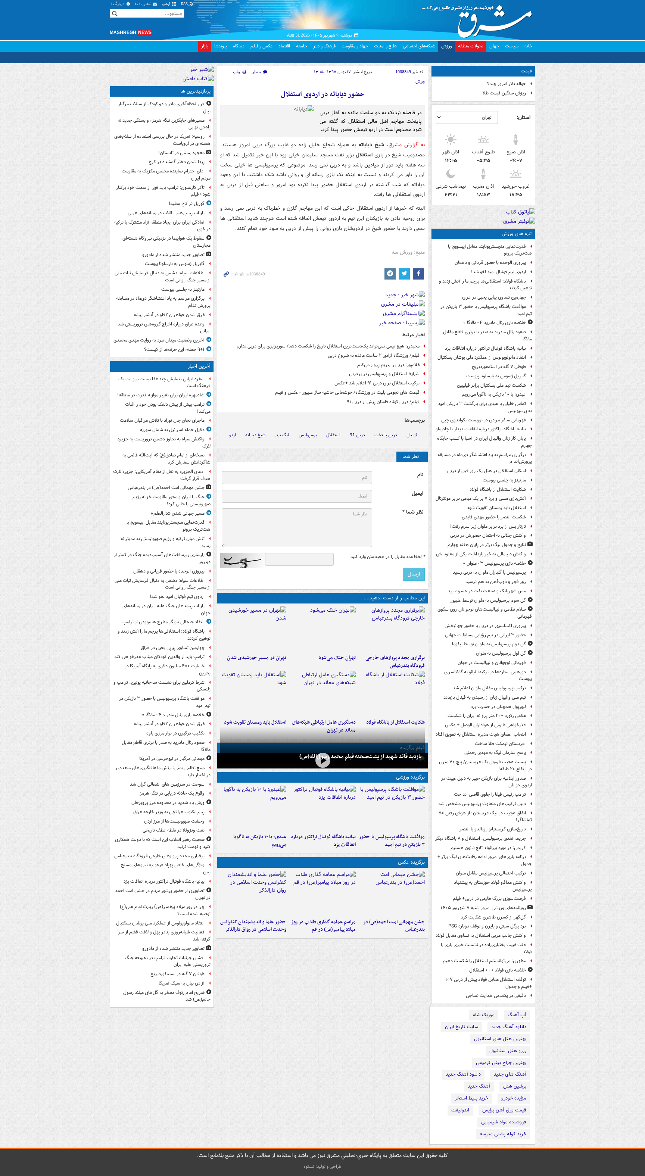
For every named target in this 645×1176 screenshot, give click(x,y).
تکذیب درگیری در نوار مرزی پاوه (175, 733)
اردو (232, 435)
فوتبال (411, 435)
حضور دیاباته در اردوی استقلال (322, 94)
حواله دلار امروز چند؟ (506, 83)
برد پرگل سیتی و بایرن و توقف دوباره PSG (487, 926)
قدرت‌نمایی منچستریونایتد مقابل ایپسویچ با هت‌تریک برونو (490, 250)
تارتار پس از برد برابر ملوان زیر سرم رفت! (488, 526)
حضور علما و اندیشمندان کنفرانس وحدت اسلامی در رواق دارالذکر (253, 926)
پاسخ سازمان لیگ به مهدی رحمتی (495, 752)
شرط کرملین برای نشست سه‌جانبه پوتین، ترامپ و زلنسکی (162, 686)
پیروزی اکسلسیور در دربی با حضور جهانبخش (485, 625)
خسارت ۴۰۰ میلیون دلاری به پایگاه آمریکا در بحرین (168, 669)
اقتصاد (284, 46)
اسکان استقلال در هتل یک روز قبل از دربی (486, 470)
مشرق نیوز (479, 18)
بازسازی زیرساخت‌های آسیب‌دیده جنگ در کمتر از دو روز (162, 558)
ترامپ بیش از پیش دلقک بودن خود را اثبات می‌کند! (168, 408)
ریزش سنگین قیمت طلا (504, 93)
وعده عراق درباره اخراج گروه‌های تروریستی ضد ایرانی (164, 328)
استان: (523, 117)
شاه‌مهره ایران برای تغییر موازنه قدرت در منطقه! (161, 395)
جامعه (301, 46)
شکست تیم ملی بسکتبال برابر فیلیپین (491, 385)
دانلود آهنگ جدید (508, 1027)
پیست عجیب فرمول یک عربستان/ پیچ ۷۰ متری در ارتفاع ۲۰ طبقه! (485, 765)
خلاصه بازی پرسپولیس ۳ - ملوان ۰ (494, 563)
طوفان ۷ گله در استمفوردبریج (499, 366)
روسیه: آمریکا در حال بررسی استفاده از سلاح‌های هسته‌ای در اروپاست (162, 140)
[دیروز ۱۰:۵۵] (253, 693)
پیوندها (220, 46)
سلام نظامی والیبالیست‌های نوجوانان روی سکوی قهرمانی (484, 613)
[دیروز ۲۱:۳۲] (392, 808)
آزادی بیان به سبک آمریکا (182, 983)
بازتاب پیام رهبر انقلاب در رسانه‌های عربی (166, 212)
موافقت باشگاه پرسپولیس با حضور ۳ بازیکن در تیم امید (486, 310)
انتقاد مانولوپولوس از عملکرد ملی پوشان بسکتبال (481, 357)
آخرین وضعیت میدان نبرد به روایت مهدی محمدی (159, 340)
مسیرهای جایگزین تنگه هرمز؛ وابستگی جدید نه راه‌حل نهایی (164, 124)
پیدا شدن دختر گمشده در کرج (177, 161)
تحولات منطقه (470, 46)
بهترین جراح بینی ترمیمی (501, 1063)
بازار (204, 46)
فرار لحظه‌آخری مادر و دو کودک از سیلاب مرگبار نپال (164, 107)
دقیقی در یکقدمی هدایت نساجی (496, 995)
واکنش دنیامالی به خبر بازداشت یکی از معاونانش (481, 554)
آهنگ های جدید (510, 1074)
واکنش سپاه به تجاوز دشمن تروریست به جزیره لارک (164, 443)
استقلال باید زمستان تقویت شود (496, 507)
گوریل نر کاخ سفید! (187, 203)
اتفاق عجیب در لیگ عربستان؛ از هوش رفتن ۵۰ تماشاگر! (485, 817)
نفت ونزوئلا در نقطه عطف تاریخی (174, 830)
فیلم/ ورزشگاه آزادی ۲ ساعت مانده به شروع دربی (374, 355)
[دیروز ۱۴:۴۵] (322, 628)
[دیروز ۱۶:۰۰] (322, 893)
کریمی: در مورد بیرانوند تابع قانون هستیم (488, 847)
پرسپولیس (308, 435)
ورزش (446, 46)
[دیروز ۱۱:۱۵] (322, 693)
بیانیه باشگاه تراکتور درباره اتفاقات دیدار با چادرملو (481, 429)
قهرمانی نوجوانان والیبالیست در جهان (492, 662)
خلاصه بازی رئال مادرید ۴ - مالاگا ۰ (494, 322)
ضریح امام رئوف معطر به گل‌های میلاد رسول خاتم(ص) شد (167, 996)
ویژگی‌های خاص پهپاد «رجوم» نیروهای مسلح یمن (166, 868)
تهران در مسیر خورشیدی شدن (256, 657)
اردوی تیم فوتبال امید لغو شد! (498, 271)
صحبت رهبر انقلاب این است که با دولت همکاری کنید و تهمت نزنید (163, 843)
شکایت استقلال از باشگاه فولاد (498, 489)
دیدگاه (238, 46)
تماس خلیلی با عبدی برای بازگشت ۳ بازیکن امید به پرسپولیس (485, 407)
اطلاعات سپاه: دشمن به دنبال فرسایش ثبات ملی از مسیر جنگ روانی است (163, 276)
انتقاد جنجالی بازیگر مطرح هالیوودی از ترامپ (163, 622)
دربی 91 (357, 435)
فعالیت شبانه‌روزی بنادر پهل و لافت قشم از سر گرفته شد (164, 936)
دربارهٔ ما (118, 4)
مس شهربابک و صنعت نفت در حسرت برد (487, 591)
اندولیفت (460, 1110)
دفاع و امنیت (385, 46)
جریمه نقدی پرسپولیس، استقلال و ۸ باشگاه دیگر (480, 838)
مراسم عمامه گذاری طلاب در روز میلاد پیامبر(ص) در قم (323, 926)
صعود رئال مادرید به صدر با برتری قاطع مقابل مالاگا (487, 335)
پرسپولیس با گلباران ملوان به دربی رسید (489, 572)
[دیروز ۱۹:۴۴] (322, 808)
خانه (528, 46)
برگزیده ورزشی (410, 777)
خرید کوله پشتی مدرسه (503, 1134)
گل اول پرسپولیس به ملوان (501, 653)
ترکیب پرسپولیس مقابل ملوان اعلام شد (489, 688)
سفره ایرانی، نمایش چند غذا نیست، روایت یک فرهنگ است (164, 382)
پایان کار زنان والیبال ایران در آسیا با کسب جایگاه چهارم (484, 442)
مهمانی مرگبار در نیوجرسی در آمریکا (172, 758)
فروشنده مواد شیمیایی (503, 1122)
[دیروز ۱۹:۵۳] (392, 628)
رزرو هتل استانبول (507, 1051)
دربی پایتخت (385, 435)
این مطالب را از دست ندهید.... (394, 598)
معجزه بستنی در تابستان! (181, 152)
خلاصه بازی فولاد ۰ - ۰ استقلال (497, 970)
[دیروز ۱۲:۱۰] (392, 693)
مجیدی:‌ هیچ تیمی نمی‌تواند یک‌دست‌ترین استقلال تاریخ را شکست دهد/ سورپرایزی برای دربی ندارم (328, 346)
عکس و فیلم (261, 46)
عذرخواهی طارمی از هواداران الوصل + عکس (485, 725)
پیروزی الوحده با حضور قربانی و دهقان (490, 262)
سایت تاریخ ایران (461, 1027)
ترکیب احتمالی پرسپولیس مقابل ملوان (491, 873)
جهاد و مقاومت (355, 46)
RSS (185, 4)
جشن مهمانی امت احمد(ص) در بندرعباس (394, 926)
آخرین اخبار (199, 366)
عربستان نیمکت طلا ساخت (500, 743)
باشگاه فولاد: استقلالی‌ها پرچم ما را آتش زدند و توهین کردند (485, 285)
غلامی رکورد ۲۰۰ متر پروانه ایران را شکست (487, 715)
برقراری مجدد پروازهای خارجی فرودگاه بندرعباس (395, 661)
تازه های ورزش (517, 234)
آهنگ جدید (479, 1086)
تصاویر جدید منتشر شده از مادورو (173, 254)
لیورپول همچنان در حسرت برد (498, 706)
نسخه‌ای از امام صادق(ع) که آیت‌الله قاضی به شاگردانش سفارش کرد (166, 459)
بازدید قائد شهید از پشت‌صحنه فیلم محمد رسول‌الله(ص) (360, 756)
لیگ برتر (282, 435)
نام (420, 475)
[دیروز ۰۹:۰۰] (322, 760)
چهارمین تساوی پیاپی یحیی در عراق (494, 297)
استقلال (333, 435)
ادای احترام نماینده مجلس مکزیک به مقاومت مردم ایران (166, 175)
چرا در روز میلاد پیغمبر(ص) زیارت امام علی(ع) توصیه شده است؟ (165, 910)
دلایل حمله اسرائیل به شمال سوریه (172, 429)
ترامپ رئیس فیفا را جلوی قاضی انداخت (490, 794)
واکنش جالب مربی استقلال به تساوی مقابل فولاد (481, 935)
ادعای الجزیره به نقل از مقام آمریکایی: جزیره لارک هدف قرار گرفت (162, 475)
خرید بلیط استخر (471, 1098)
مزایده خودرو (513, 1098)
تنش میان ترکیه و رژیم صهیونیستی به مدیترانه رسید (166, 542)
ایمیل (417, 493)
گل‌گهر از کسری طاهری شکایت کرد (493, 917)
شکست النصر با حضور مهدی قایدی (494, 517)
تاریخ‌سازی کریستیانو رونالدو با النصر (492, 829)
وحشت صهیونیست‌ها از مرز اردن (174, 821)
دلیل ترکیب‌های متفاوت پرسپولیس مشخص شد (482, 803)
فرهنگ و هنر (324, 46)
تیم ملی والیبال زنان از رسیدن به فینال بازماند (484, 697)
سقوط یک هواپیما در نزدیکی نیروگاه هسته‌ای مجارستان (166, 242)
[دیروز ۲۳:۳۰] (392, 893)
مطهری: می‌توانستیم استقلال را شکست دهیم (484, 960)
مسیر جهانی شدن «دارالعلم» (178, 513)
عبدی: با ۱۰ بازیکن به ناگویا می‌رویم (494, 394)
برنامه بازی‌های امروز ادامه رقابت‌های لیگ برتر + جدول (484, 860)
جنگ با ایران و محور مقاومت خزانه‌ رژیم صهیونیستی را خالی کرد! (172, 500)
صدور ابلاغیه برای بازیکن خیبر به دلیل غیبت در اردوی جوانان (486, 782)
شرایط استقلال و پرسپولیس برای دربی (384, 373)
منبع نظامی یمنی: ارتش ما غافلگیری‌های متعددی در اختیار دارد (163, 771)
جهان (494, 46)
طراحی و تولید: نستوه (322, 1166)
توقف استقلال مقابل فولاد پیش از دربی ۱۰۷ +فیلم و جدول (488, 983)
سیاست (511, 46)
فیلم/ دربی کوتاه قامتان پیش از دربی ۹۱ (383, 401)
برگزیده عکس (411, 862)
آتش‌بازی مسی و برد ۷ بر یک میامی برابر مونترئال (481, 498)
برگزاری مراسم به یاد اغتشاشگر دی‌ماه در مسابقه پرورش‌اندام (484, 458)
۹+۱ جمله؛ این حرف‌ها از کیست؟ (174, 349)
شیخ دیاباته (255, 435)
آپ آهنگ (517, 1015)
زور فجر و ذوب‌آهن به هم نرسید (495, 581)
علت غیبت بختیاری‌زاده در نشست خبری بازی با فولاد (486, 948)
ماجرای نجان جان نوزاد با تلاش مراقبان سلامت (162, 420)
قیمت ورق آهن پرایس (504, 1110)
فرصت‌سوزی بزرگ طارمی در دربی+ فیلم (489, 898)
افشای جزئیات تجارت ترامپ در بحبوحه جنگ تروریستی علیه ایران (168, 961)
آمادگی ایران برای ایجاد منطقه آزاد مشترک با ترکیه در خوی (162, 226)
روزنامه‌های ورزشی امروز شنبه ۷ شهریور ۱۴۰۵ (483, 907)
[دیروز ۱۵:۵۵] (253, 893)
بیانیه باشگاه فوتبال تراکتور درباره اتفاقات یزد (485, 348)
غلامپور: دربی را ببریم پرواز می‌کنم (388, 364)
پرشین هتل (514, 1086)
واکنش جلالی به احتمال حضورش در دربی (488, 535)
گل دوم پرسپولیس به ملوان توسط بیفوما (489, 644)
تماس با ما (143, 4)
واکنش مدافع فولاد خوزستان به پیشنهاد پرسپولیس (493, 886)
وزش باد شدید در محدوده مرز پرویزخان (168, 802)
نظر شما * (412, 512)
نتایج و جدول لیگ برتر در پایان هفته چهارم (487, 544)
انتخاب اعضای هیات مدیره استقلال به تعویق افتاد (480, 734)
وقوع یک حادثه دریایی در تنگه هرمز (172, 793)
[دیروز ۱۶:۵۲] (253, 808)
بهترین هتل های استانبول (500, 1039)
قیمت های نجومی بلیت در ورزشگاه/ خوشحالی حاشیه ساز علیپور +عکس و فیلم (347, 392)
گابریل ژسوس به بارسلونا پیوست (496, 376)
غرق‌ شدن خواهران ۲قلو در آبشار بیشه (169, 314)
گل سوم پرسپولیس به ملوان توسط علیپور (488, 600)
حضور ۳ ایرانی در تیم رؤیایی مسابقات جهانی (485, 635)
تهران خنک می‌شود (336, 657)
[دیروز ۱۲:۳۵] (253, 628)
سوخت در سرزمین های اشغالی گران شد (167, 784)
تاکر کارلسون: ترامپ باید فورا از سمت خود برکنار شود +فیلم (163, 191)
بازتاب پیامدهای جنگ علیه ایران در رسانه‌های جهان (166, 609)
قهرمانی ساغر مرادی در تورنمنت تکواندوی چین (483, 420)
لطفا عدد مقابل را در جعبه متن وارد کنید (387, 556)
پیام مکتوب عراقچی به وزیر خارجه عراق (169, 811)
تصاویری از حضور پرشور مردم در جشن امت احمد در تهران (163, 894)
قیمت (526, 71)
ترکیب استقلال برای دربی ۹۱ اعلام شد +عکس (377, 383)
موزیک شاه (484, 1015)
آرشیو (166, 4)
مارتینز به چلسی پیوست (504, 480)
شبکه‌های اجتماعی (419, 46)
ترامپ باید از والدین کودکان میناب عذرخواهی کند (159, 656)
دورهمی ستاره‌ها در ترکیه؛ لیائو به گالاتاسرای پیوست (488, 675)
